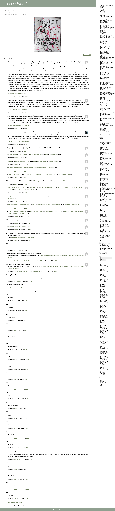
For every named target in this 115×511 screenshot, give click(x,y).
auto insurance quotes (22, 109)
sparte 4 (102, 219)
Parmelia (16, 128)
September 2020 (104, 295)
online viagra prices (18, 167)
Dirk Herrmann (103, 165)
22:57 (26, 340)
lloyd (15, 379)
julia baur (102, 180)
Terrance (15, 359)
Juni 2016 (102, 343)
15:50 (26, 389)
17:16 (30, 459)
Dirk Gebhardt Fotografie (106, 164)
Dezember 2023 (104, 278)
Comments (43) (87, 55)
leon (14, 418)
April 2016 (102, 346)
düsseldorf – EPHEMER (105, 43)
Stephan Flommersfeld (105, 221)
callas (101, 31)
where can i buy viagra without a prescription (17, 187)
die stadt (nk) (103, 41)
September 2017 (104, 330)
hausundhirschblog (105, 174)
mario (15, 369)
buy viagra (26, 148)
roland (15, 250)
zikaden (102, 239)
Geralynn (16, 216)
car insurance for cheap (50, 174)
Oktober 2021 (103, 288)
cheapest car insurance (13, 181)
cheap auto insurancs (34, 187)
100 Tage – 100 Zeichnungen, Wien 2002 (107, 6)
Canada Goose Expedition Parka (20, 291)
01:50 (26, 418)
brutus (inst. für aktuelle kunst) (106, 154)
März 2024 (103, 275)
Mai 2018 (102, 322)
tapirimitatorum (104, 227)
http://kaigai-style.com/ (16, 220)
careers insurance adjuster (64, 174)
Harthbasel (16, 3)
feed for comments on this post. (13, 502)
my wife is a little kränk (105, 87)
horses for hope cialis (28, 167)
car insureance (33, 148)
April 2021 (102, 291)
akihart (102, 141)
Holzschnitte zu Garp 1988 (106, 62)
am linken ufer (103, 144)
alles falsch (103, 11)
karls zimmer (103, 184)
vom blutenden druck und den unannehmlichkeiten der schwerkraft (107, 127)
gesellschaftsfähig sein (105, 58)
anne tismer (103, 146)
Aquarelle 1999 (104, 15)
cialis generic (47, 181)
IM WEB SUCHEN (104, 178)
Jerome (15, 447)
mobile (9, 220)
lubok (101, 200)
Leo (14, 320)
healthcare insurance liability (20, 213)
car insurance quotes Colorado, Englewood (17, 226)
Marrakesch (103, 201)
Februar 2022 (103, 285)
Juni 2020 (102, 298)
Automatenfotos (104, 17)
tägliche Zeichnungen (105, 114)
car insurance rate (55, 148)
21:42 (26, 330)
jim (14, 310)
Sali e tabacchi (103, 216)
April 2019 (102, 310)
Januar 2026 (103, 265)
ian (14, 349)
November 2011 (104, 369)
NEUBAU (102, 89)
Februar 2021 (103, 293)
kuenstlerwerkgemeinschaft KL (107, 188)
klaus (101, 69)
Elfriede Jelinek (104, 168)
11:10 (27, 201)
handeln (102, 60)
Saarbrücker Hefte (104, 103)
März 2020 (103, 299)
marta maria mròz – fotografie (107, 203)
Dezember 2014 (104, 357)
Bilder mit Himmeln (104, 25)
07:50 (25, 310)
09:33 (37, 291)
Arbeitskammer (104, 147)
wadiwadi (102, 234)
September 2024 (104, 271)
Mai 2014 (102, 366)
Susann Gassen (104, 223)
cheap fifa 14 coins (17, 281)
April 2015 (102, 355)
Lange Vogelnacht (104, 76)
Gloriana (16, 223)
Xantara (16, 144)
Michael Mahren (104, 205)
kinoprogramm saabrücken (106, 187)
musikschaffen (103, 86)
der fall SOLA (103, 34)
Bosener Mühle (104, 151)
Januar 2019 (103, 312)
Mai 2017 (102, 335)
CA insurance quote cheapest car (72, 204)
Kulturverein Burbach (105, 189)
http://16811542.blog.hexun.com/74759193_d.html (23, 237)
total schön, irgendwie (105, 122)
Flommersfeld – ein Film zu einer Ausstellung (106, 50)
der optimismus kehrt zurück (107, 37)
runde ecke (103, 215)
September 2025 (104, 266)
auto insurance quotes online (36, 154)
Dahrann (16, 164)
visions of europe (104, 123)
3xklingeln (102, 244)
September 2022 (104, 283)
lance (15, 330)
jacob (15, 498)
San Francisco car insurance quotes (70, 196)
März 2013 (103, 368)
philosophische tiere (105, 247)
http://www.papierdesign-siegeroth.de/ (106, 176)
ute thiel (102, 232)
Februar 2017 (103, 337)
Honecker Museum (104, 63)
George (15, 408)
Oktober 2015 (103, 351)
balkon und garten (104, 19)
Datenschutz (103, 32)
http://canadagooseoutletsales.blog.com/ (17, 288)
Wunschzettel (14, 14)
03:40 (27, 300)
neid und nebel (104, 88)
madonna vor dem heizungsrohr (104, 78)
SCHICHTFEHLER (103, 107)
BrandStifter (103, 152)
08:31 (25, 112)
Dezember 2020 (104, 294)
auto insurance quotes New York (22, 161)
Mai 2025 (102, 268)
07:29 (27, 498)
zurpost (102, 240)
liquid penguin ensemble (106, 199)
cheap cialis (41, 148)
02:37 (25, 349)
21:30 (27, 469)
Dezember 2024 (104, 270)
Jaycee (15, 192)
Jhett (15, 112)
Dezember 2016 (104, 338)
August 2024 (103, 273)
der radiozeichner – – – (106, 39)
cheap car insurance (21, 93)
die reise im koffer (104, 163)
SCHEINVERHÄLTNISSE (105, 106)
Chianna (16, 157)
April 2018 (102, 324)
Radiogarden (103, 214)
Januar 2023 (103, 281)
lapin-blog (102, 195)
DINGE (101, 42)
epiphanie (102, 47)
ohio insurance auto (54, 154)
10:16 (27, 447)
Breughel (102, 30)
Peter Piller (103, 210)
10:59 (56, 260)
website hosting (17, 459)
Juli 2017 (102, 332)
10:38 (26, 379)
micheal (15, 438)
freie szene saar (104, 172)
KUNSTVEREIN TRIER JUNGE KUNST (107, 193)
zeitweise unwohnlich (105, 134)
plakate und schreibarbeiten (107, 100)
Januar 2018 (103, 325)
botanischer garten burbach (107, 27)
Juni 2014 (102, 364)
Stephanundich (104, 110)
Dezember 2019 (104, 302)
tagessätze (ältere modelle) (107, 112)
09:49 (26, 369)
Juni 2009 (102, 372)
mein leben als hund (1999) (107, 82)
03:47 (30, 240)
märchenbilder (103, 79)
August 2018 (103, 319)
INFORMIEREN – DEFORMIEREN (106, 67)
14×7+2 (102, 8)
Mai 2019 (102, 309)
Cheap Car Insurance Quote (43, 204)
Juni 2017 (102, 333)
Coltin (15, 177)
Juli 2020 (102, 296)
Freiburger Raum (104, 52)
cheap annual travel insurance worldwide (54, 211)
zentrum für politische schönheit (105, 237)
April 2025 (102, 269)
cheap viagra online (38, 181)
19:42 (26, 184)
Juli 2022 (102, 284)
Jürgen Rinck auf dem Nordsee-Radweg (105, 182)
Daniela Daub (103, 159)
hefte (101, 61)
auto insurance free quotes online (65, 187)
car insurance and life (25, 181)
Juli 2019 (102, 307)
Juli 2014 (102, 363)
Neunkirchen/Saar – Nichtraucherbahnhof (105, 91)
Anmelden (102, 379)
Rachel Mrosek (103, 213)
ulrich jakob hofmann (105, 229)
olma (101, 209)
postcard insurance (54, 161)
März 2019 (103, 311)
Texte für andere (104, 117)
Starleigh (16, 229)
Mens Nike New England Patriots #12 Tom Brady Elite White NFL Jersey (28, 271)
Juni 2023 (102, 280)
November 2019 (104, 304)
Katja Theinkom (103, 185)
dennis (15, 428)
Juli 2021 (102, 289)
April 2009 (102, 373)
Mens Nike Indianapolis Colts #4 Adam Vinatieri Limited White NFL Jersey (29, 260)
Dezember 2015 (104, 348)
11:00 (55, 271)
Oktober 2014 (103, 360)
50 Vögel (102, 9)
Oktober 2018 (103, 316)
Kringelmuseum (104, 71)
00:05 (25, 171)
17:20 (27, 398)
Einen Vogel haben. (105, 45)
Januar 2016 (103, 347)
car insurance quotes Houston (36, 211)
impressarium (103, 66)
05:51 (27, 428)
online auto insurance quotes (14, 141)
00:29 (27, 489)
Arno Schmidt (9, 13)
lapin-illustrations (104, 196)
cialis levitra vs (23, 154)
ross (14, 340)
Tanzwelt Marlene (104, 226)
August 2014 (103, 362)
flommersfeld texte (104, 170)
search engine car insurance (42, 196)
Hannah (16, 240)
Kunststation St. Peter (105, 192)
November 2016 (104, 340)
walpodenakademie (105, 235)
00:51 (28, 223)
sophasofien (103, 218)
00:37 (27, 408)
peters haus (103, 99)
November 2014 (104, 358)
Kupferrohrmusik (104, 75)
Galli (101, 173)
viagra (9, 148)
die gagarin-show (104, 40)
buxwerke (102, 157)
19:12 (26, 192)
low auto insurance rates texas (14, 174)
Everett (15, 398)
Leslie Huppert (103, 198)
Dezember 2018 (104, 314)
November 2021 (104, 286)
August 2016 (103, 342)
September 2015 (104, 352)
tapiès (101, 115)
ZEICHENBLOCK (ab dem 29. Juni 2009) (106, 249)
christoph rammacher (105, 158)
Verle (15, 208)
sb (101, 104)
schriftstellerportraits (105, 108)
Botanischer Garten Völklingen (107, 29)
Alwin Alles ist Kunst (105, 143)
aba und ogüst (103, 139)
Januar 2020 (103, 301)
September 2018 (104, 317)
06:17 (27, 438)
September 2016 (104, 341)
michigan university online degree (48, 187)
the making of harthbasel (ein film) (107, 119)
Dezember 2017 (104, 326)
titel (101, 120)
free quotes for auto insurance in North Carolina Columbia (20, 196)
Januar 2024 (103, 276)
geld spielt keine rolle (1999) (107, 57)
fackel (101, 169)
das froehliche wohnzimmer (107, 161)
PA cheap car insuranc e (25, 204)
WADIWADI (102, 130)
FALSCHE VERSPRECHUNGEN (106, 48)
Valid (103, 382)
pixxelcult (102, 211)
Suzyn (15, 201)
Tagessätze (103, 225)
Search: (102, 256)
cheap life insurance (37, 174)
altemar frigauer (104, 12)
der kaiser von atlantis (105, 36)
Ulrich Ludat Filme (104, 230)
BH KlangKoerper (104, 22)
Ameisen (102, 14)
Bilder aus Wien (104, 24)
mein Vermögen (104, 83)
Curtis (15, 389)
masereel (102, 81)
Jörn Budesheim (104, 179)
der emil (102, 162)
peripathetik (103, 98)
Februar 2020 (103, 300)
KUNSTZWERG (103, 194)
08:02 (25, 177)
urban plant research (105, 231)
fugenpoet (102, 55)
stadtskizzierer (103, 220)
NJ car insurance (67, 181)
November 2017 (104, 327)
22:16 (28, 250)
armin (101, 148)
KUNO (101, 190)
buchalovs (102, 156)
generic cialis (28, 174)
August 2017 (103, 331)
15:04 (26, 208)
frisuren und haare (104, 53)
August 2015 (103, 353)
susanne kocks (104, 224)
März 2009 (103, 374)
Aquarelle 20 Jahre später (106, 16)
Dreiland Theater (104, 167)
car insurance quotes (12, 93)
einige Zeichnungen (105, 46)
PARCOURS (102, 97)
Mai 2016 (102, 345)
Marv (15, 151)
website (28, 226)
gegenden (102, 56)
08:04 (27, 96)
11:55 (30, 229)
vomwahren (103, 129)
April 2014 (102, 367)
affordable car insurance (13, 125)
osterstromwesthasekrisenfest (107, 93)
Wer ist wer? (103, 133)
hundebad (102, 65)
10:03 (31, 281)
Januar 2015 (103, 356)
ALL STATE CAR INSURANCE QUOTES (25, 189)
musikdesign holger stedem (107, 206)
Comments (103, 381)
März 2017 (103, 336)
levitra (34, 161)
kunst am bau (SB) (104, 72)
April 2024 (102, 274)
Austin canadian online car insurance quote (17, 211)
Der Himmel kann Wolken (106, 35)
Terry (15, 171)
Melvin (15, 300)
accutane (10, 161)
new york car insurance (24, 125)
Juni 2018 (102, 321)
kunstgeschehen (104, 245)
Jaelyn (15, 184)
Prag (101, 102)
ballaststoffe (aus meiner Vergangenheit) (106, 21)
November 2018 (104, 315)
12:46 (28, 216)
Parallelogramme (104, 96)
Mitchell (15, 489)
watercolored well (104, 131)
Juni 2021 (102, 290)
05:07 (27, 157)
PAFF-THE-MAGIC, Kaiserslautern (107, 94)
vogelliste (102, 124)
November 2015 (104, 350)
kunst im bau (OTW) (104, 73)
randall (15, 479)
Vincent (15, 469)
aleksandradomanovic (105, 142)
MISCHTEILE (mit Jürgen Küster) (107, 84)
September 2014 (104, 361)
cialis (47, 148)
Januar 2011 (103, 371)
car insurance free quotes (40, 167)
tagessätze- (103, 113)
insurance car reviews (56, 204)
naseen (102, 208)
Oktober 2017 (103, 329)
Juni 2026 (102, 264)
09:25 (28, 359)
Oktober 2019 (103, 305)
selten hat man (104, 109)
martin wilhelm (103, 204)
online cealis (51, 167)
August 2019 (103, 306)
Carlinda (16, 96)
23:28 (25, 151)
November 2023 (104, 279)
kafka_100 (102, 68)
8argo (101, 138)
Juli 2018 (102, 320)
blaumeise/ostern (104, 26)
